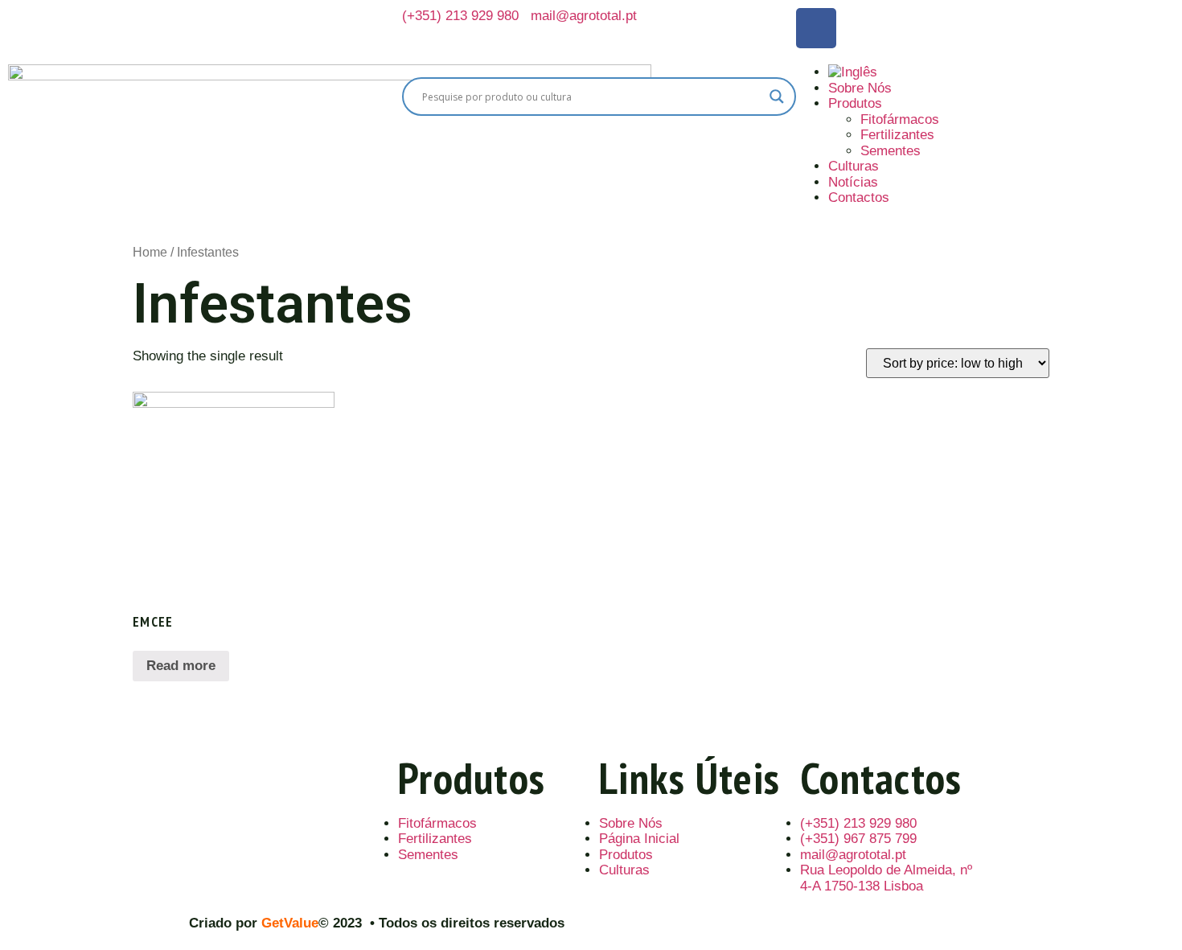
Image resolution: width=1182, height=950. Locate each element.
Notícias (853, 182)
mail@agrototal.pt (584, 15)
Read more (180, 665)
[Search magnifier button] (776, 96)
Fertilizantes (897, 134)
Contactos (858, 197)
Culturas (853, 166)
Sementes (890, 150)
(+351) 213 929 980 (460, 15)
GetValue (289, 923)
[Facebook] (816, 28)
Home (150, 252)
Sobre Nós (860, 88)
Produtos (855, 103)
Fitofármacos (899, 119)
